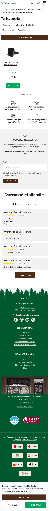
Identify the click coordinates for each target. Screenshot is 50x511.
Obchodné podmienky (25, 338)
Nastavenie (24, 497)
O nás (25, 359)
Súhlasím (36, 505)
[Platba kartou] (17, 464)
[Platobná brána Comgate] (32, 455)
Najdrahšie (30, 25)
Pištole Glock (40, 437)
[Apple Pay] (32, 464)
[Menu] (44, 3)
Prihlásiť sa (10, 181)
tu (26, 491)
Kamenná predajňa (25, 362)
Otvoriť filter (25, 37)
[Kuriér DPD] (17, 446)
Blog (25, 368)
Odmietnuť (12, 505)
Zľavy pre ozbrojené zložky (25, 365)
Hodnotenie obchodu (25, 195)
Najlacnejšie (19, 25)
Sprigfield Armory (27, 437)
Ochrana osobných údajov (25, 342)
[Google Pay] (25, 473)
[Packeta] (32, 446)
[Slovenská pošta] (17, 455)
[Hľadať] (31, 3)
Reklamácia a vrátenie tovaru (25, 345)
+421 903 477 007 (27, 307)
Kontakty (25, 332)
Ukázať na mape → (25, 406)
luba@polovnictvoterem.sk (27, 315)
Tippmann (17, 440)
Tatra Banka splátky (29, 440)
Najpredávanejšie (8, 30)
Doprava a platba (25, 335)
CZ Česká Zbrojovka (12, 437)
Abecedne (22, 30)
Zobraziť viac (25, 275)
